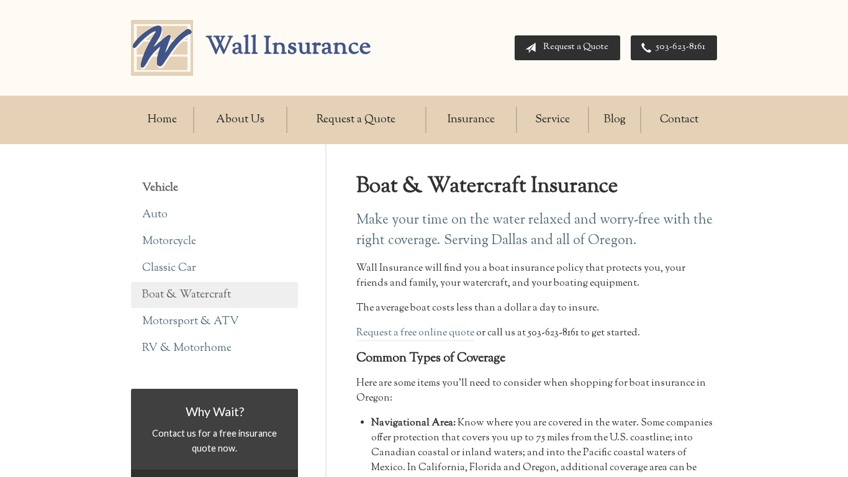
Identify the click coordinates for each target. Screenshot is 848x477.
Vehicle (160, 188)
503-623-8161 (680, 46)
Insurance (471, 120)
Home (162, 120)
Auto (155, 215)
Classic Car (169, 268)
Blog (615, 120)
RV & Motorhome (187, 348)
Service (552, 120)
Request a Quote (575, 46)
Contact (679, 120)
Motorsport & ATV (190, 322)
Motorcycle (169, 242)
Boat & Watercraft (186, 295)
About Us (240, 120)
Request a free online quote (415, 333)
